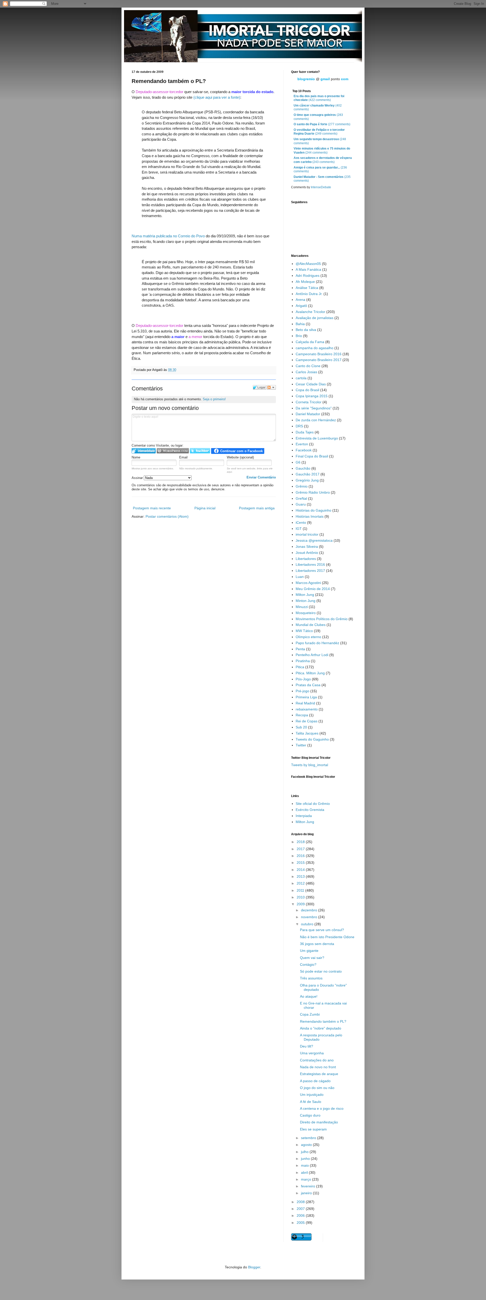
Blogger (254, 1267)
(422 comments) (319, 98)
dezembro (309, 910)
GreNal (301, 498)
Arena (300, 300)
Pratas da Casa (308, 685)
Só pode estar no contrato (321, 971)
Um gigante (309, 951)
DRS (299, 426)
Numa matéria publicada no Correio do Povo (168, 236)
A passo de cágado (315, 1081)
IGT (299, 529)
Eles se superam (313, 1129)
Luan (300, 577)
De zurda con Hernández (316, 420)
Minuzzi (302, 607)
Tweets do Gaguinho (312, 739)
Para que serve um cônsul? (322, 930)
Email (183, 457)
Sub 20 (301, 727)
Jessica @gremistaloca (314, 540)
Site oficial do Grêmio (313, 804)
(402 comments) (318, 107)
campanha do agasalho (314, 348)
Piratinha (303, 661)
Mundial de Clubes (311, 625)
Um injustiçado (311, 1095)
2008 (301, 1202)
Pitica (300, 667)
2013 (301, 876)
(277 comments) (322, 124)
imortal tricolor (307, 534)
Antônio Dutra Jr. (309, 294)
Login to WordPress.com (173, 450)
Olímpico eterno (308, 637)
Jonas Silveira (307, 546)
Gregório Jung (307, 480)
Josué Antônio (307, 553)
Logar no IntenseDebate (144, 450)
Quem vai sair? (312, 958)
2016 (301, 856)
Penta (300, 649)
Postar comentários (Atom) (167, 516)
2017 (301, 849)
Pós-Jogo (303, 679)
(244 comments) (322, 150)
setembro (309, 1138)
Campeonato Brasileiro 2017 (318, 360)
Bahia (300, 324)
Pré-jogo (302, 691)
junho (306, 1159)
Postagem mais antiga (257, 508)
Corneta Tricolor (308, 402)
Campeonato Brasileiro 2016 (318, 354)
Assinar (138, 478)
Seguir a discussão (271, 387)
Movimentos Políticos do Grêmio (322, 619)
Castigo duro (310, 1115)
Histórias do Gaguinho (313, 510)
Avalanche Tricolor (310, 312)
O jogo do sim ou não (317, 1088)
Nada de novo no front (318, 1067)
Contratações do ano (317, 1060)
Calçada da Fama (310, 342)
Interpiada (304, 816)
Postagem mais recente (152, 508)
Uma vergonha (312, 1053)
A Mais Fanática (308, 269)
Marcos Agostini (308, 583)
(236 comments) (320, 169)
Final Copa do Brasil (312, 456)
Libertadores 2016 (310, 564)
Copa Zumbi (310, 1014)
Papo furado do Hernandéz (317, 643)
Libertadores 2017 (310, 571)
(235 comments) (322, 179)
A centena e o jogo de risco (321, 1108)
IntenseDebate (321, 187)
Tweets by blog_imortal (309, 765)
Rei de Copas (306, 721)
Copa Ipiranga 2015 (312, 396)
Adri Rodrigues (307, 276)
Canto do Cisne (308, 366)
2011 (301, 890)
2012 (301, 883)
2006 (301, 1215)
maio (305, 1165)
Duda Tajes (305, 432)
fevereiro (308, 1186)
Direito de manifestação (319, 1122)
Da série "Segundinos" (314, 408)
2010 (301, 897)
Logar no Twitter (200, 450)
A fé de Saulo (310, 1102)
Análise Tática (307, 288)
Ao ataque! (308, 996)
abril (305, 1172)
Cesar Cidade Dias (311, 384)
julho (305, 1152)
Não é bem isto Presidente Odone (327, 937)
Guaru (301, 504)
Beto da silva (306, 330)
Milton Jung (305, 595)
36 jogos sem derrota (317, 944)
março (306, 1179)
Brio (299, 336)
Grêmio (302, 486)
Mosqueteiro (306, 613)
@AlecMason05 (308, 264)
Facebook (304, 450)
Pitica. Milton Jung (310, 673)
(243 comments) (323, 160)
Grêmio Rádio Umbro (313, 492)
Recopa (302, 715)
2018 (301, 842)
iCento (301, 522)
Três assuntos (311, 978)
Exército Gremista (310, 810)
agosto (307, 1145)
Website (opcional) (240, 457)
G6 (298, 462)
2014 (301, 870)
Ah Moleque (305, 282)
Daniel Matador (308, 414)
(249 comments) (319, 132)
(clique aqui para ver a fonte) (216, 97)
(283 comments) (318, 117)
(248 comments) (320, 141)
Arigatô (301, 306)
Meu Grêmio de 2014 (313, 589)
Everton (302, 444)
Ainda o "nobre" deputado (320, 1028)
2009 (301, 904)
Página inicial (204, 508)
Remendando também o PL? (323, 1021)
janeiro (307, 1193)
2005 (301, 1223)
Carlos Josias (306, 372)
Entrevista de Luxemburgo (317, 438)
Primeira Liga (306, 697)
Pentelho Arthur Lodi (312, 655)
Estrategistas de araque (319, 1074)
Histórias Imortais (309, 516)
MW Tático (304, 631)
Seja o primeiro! (214, 399)
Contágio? (308, 964)
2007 (301, 1209)
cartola (301, 378)
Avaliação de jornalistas (314, 318)
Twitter (301, 745)
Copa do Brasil (307, 390)
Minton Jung (305, 601)
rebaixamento (307, 709)
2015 (301, 863)
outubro (307, 924)
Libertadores (306, 559)
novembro (309, 917)
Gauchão (303, 468)
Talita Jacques (307, 733)
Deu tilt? (306, 1046)
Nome (136, 457)
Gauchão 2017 (307, 474)
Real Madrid (305, 703)
